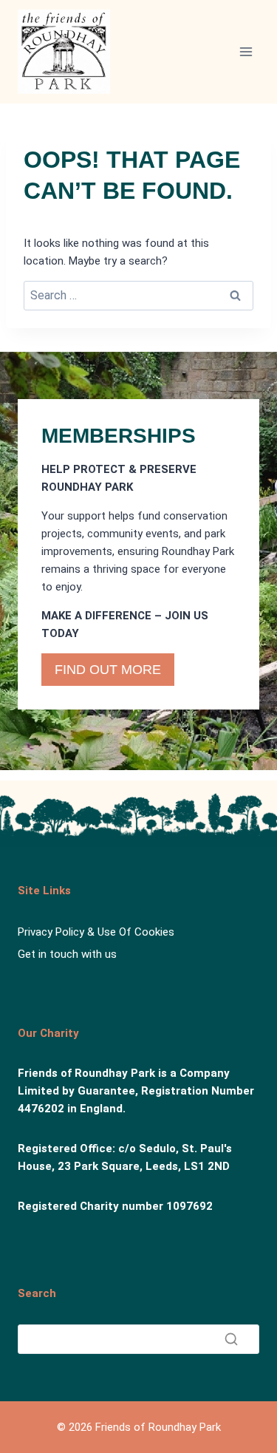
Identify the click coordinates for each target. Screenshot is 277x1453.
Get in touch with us (67, 954)
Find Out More (108, 669)
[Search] (231, 1339)
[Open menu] (245, 51)
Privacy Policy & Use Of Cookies (96, 932)
